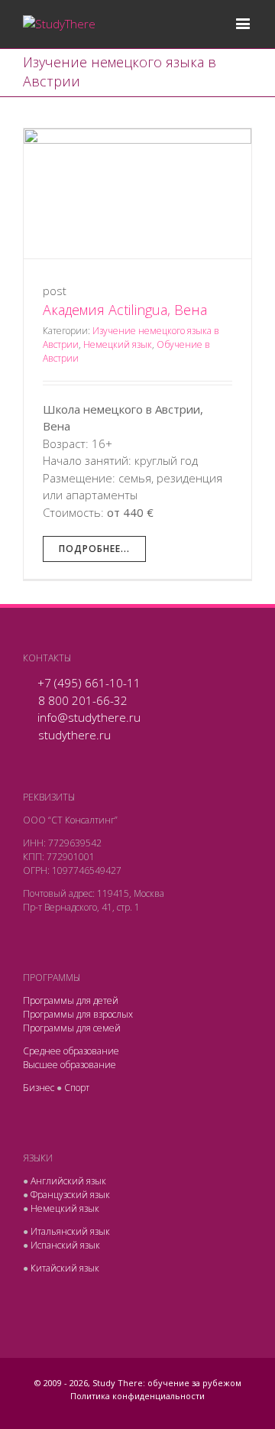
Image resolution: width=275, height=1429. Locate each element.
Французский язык (70, 1194)
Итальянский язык (70, 1231)
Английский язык (68, 1180)
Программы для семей (72, 1027)
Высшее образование (69, 1064)
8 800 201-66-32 (83, 700)
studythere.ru (74, 734)
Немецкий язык (117, 344)
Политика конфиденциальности (137, 1395)
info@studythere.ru (89, 717)
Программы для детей (70, 1000)
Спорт (76, 1087)
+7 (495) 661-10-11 (89, 682)
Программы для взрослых (78, 1014)
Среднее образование (71, 1050)
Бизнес (38, 1087)
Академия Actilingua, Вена (125, 309)
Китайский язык (65, 1268)
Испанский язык (65, 1245)
